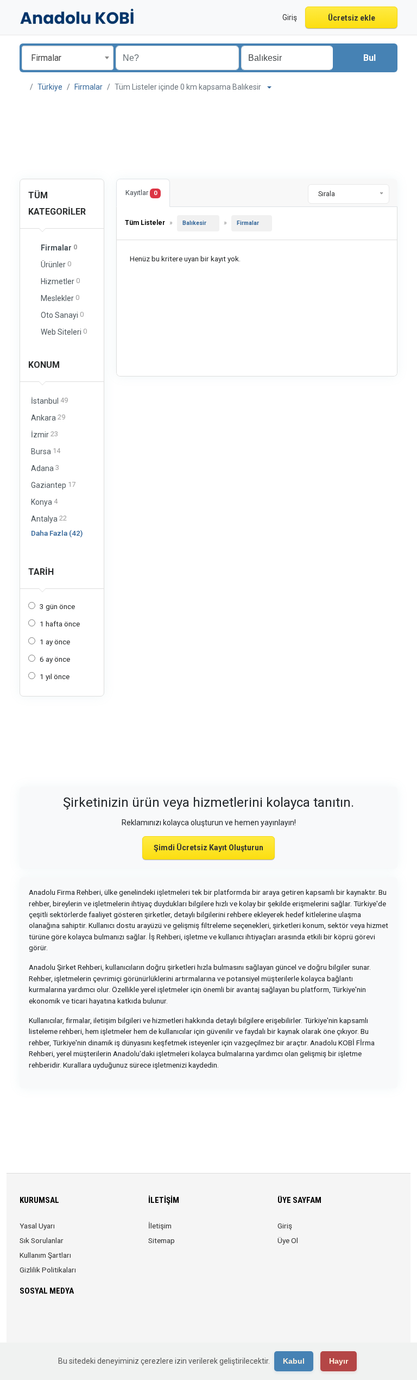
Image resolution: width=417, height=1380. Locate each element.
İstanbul (49, 400)
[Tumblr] (117, 1323)
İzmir (44, 434)
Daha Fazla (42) (57, 533)
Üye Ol (287, 1240)
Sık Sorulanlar (42, 1240)
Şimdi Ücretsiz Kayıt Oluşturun (208, 847)
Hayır (338, 1361)
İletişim (160, 1225)
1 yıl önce (55, 676)
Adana (45, 468)
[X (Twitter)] (41, 1323)
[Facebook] (26, 1323)
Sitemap (161, 1240)
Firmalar (88, 87)
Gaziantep (53, 485)
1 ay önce (55, 641)
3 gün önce (57, 606)
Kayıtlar (141, 193)
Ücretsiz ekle (351, 18)
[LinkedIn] (72, 1323)
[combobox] (67, 58)
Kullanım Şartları (45, 1255)
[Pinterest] (87, 1323)
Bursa (45, 451)
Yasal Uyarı (37, 1225)
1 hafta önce (60, 623)
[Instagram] (57, 1323)
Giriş (284, 1225)
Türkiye (49, 87)
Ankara (48, 417)
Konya (44, 501)
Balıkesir (194, 223)
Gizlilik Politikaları (48, 1269)
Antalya (49, 518)
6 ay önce (55, 659)
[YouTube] (102, 1323)
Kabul (294, 1361)
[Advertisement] (208, 136)
